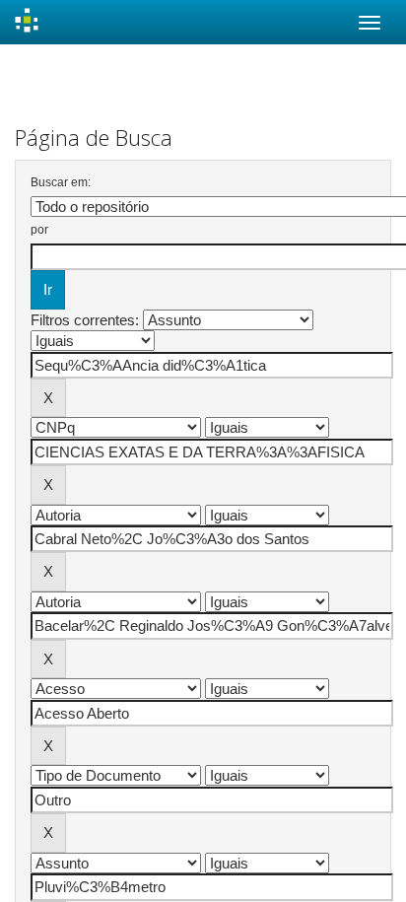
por (39, 230)
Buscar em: (61, 182)
